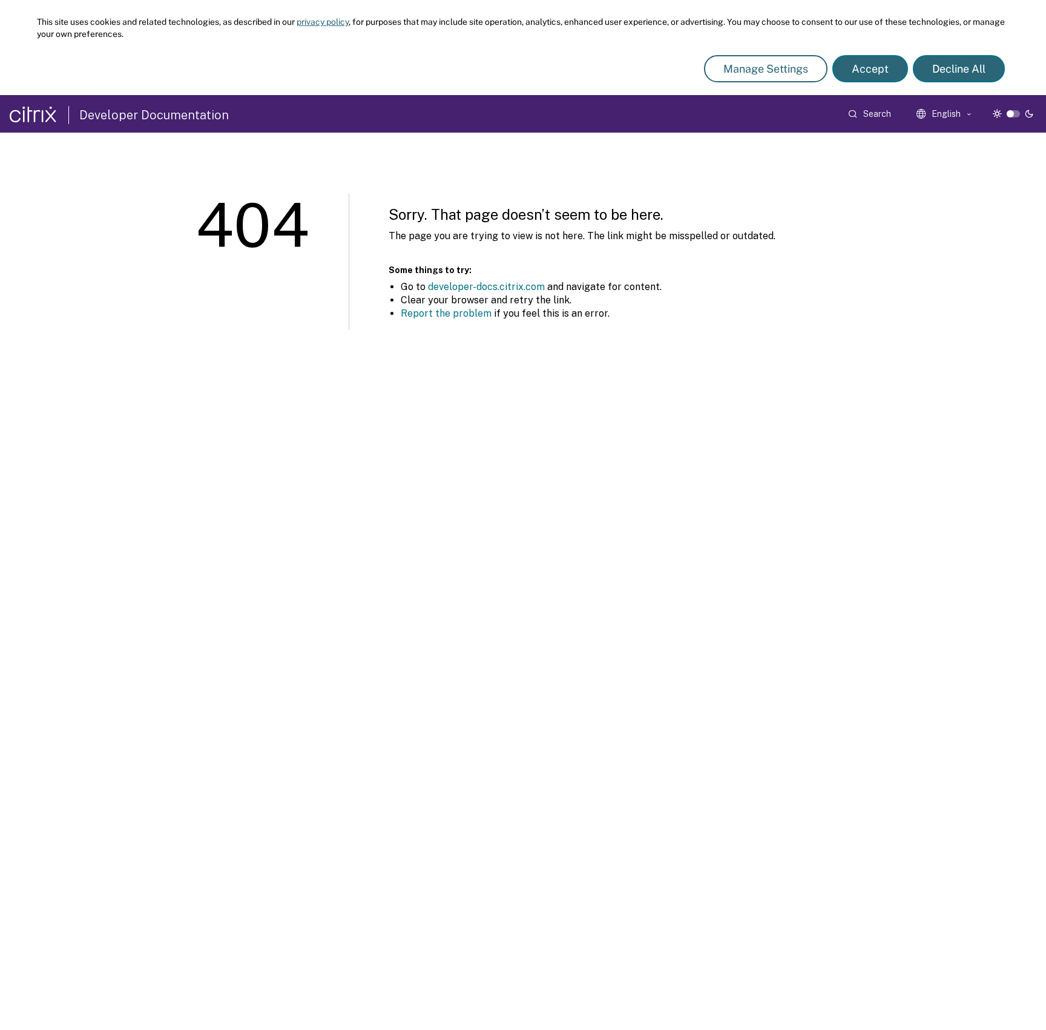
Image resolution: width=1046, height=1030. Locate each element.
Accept (870, 68)
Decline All (958, 68)
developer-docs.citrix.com (486, 286)
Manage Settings (765, 68)
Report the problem (446, 313)
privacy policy (323, 22)
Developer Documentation (154, 115)
